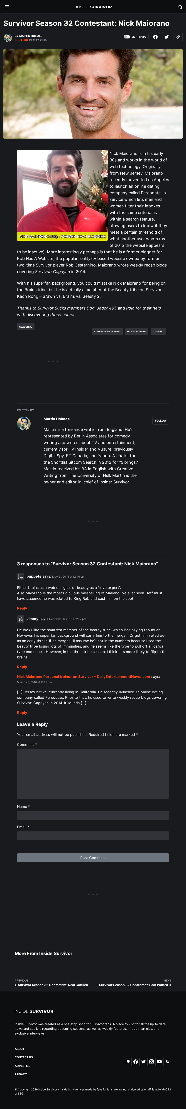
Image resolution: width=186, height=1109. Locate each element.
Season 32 (25, 326)
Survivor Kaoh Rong (107, 331)
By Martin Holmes (28, 36)
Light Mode (139, 36)
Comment (27, 744)
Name (23, 806)
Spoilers (21, 40)
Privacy (21, 1074)
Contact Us (24, 1057)
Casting (158, 331)
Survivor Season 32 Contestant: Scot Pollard (133, 985)
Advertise (22, 1066)
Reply (22, 608)
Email (23, 827)
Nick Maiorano (136, 331)
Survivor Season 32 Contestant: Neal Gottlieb (53, 985)
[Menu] (10, 7)
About (19, 1049)
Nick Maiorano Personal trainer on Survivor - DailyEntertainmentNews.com (83, 676)
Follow (160, 420)
